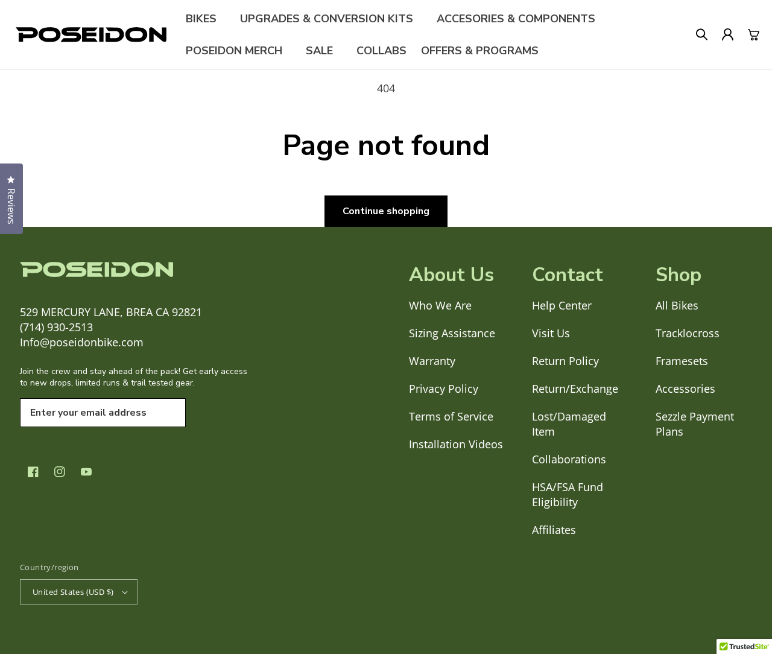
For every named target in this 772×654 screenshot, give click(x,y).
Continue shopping (386, 211)
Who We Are (440, 305)
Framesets (682, 361)
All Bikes (677, 305)
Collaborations (569, 459)
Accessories (685, 388)
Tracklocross (688, 333)
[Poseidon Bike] (91, 34)
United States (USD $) (73, 591)
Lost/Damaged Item (569, 424)
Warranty (432, 361)
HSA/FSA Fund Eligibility (567, 494)
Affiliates (554, 529)
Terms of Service (451, 416)
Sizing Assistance (452, 333)
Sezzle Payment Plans (695, 424)
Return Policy (565, 361)
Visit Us (551, 333)
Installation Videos (456, 444)
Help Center (562, 305)
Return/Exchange (575, 388)
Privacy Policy (443, 388)
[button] (206, 18)
